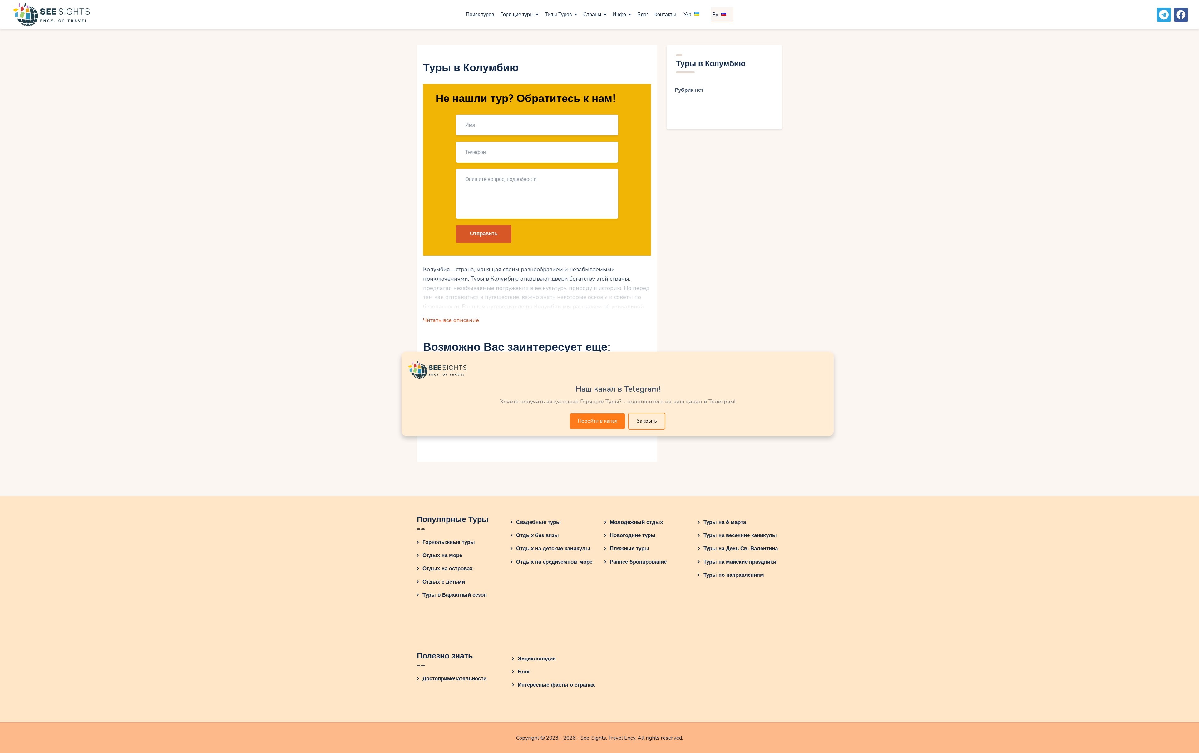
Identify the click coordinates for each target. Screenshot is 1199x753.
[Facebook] (1181, 15)
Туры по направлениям (733, 575)
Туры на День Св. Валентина (740, 548)
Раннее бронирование (638, 562)
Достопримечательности (454, 679)
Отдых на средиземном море (554, 562)
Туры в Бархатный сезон (454, 595)
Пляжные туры (629, 548)
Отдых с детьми (443, 582)
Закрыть (647, 421)
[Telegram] (1164, 15)
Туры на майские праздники (739, 562)
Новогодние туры (632, 535)
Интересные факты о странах (556, 685)
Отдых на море (442, 555)
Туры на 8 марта (724, 522)
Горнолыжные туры (448, 542)
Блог (524, 672)
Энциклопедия (537, 659)
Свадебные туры (538, 522)
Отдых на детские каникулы (553, 548)
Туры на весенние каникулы (740, 535)
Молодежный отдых (636, 522)
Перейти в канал (597, 421)
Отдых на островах (447, 568)
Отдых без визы (537, 535)
